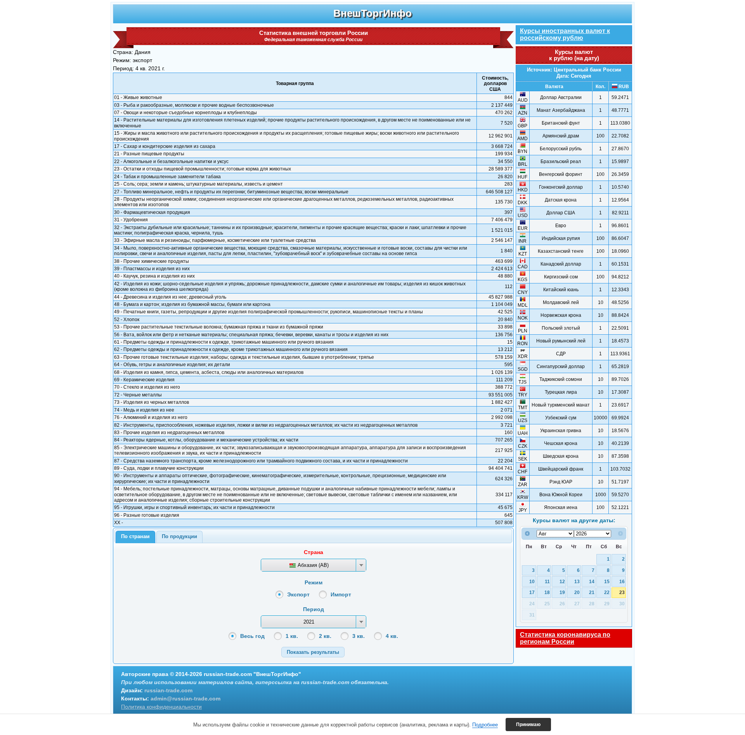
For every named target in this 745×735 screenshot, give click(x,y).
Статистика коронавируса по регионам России (565, 638)
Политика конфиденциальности (161, 707)
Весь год (252, 636)
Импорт (341, 594)
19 (562, 592)
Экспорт (298, 594)
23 (622, 592)
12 (562, 581)
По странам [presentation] (135, 536)
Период (313, 609)
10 (532, 581)
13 (577, 581)
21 (591, 592)
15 (607, 581)
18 (547, 592)
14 (591, 581)
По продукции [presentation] (179, 536)
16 (622, 581)
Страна (313, 552)
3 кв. (358, 636)
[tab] (135, 537)
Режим (313, 582)
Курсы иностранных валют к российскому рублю (565, 34)
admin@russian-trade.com (185, 698)
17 (532, 592)
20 (577, 592)
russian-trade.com (168, 690)
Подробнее (485, 725)
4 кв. (392, 636)
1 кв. (292, 636)
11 (547, 581)
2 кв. (325, 636)
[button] (313, 652)
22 (607, 592)
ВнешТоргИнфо (372, 13)
